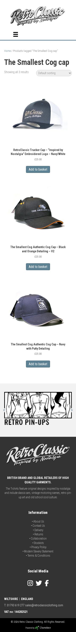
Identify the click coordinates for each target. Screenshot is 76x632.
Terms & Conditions (38, 555)
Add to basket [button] (38, 169)
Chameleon (45, 627)
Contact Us (39, 525)
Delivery (38, 530)
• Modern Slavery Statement (38, 551)
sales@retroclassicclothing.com (44, 605)
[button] (4, 410)
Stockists (39, 543)
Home (7, 50)
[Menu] (15, 34)
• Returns (38, 534)
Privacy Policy (38, 547)
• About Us (38, 521)
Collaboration (39, 538)
